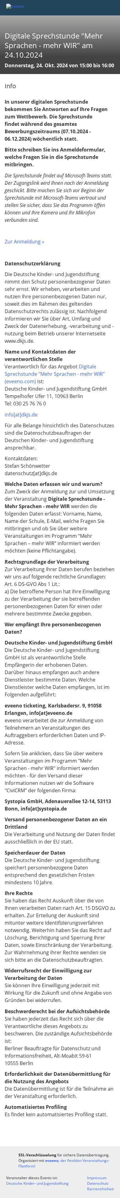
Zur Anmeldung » (24, 241)
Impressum (96, 1177)
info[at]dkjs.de (21, 414)
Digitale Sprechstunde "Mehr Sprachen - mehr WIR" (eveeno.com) (55, 374)
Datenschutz (98, 1183)
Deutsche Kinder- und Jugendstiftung (37, 1183)
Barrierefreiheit (100, 1189)
